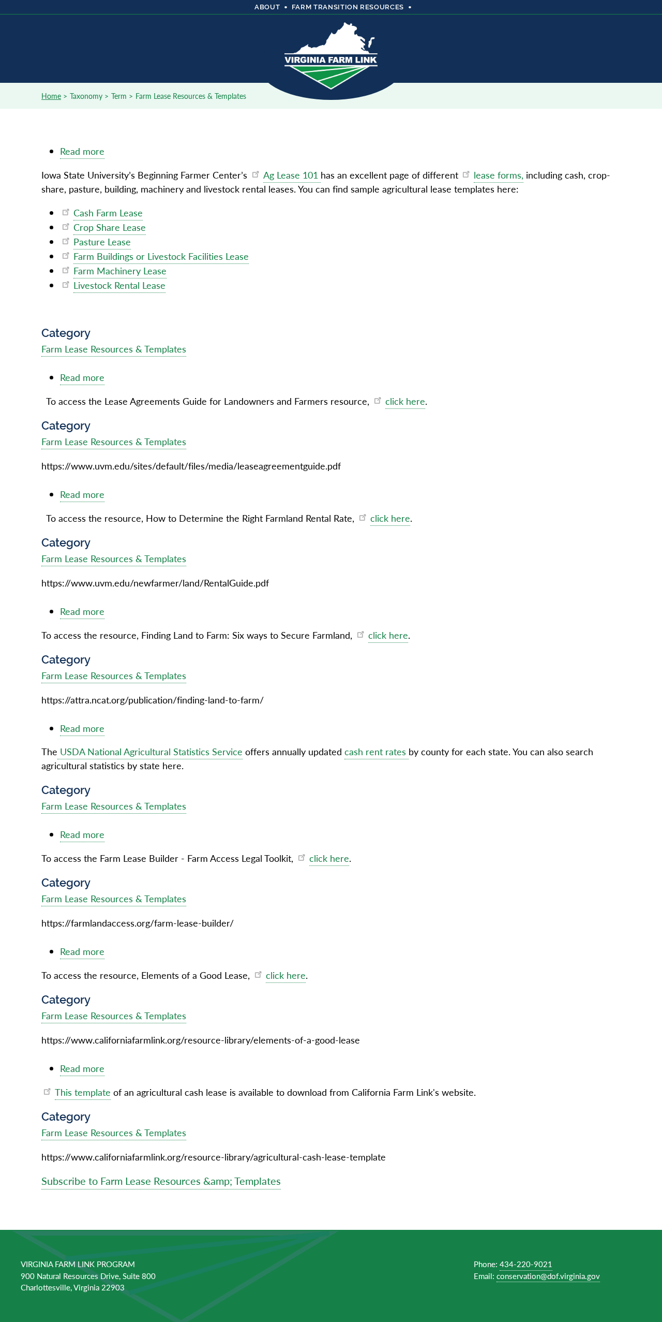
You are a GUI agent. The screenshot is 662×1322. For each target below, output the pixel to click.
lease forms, (498, 174)
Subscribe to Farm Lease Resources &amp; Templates (161, 1180)
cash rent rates (376, 751)
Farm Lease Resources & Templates (113, 348)
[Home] (331, 48)
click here (405, 400)
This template (83, 1091)
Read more (82, 151)
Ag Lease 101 (292, 174)
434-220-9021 (526, 1263)
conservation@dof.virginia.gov (548, 1275)
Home (51, 96)
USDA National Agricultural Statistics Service (150, 751)
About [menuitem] (267, 7)
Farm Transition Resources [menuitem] (348, 7)
